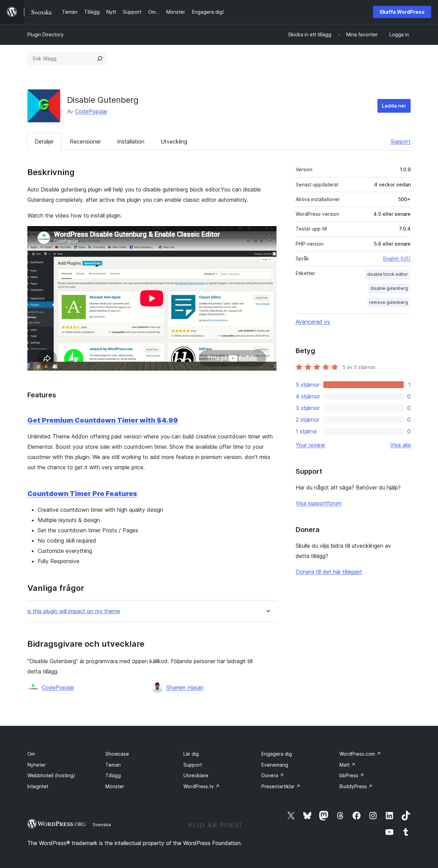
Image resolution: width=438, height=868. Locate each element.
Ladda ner (394, 106)
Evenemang (274, 765)
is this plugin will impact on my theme (73, 611)
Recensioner (85, 141)
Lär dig (191, 754)
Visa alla (400, 445)
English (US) (397, 258)
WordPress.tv (201, 786)
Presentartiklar (280, 786)
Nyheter (36, 765)
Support (401, 141)
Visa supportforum (319, 503)
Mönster (114, 786)
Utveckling (173, 141)
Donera (272, 775)
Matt (347, 765)
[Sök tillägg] (100, 58)
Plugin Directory (45, 34)
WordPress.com (360, 754)
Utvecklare (195, 775)
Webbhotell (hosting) (51, 775)
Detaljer (44, 141)
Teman (113, 765)
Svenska (102, 824)
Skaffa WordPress (402, 12)
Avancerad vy (313, 321)
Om (31, 754)
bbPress (351, 775)
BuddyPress (356, 786)
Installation (130, 141)
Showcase (117, 754)
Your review (310, 445)
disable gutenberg (389, 288)
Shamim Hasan (185, 687)
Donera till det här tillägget (329, 571)
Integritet (37, 786)
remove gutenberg (388, 302)
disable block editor (387, 274)
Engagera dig (276, 754)
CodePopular (91, 111)
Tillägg (113, 775)
